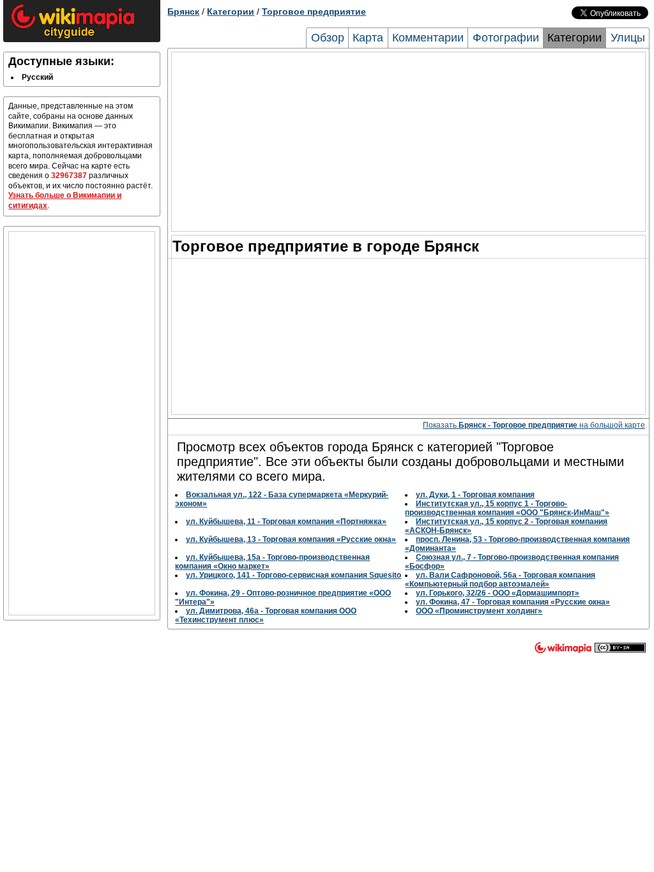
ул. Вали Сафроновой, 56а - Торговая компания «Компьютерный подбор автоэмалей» (500, 580)
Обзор (327, 37)
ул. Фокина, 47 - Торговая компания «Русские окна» (513, 602)
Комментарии (428, 37)
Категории (230, 11)
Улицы (628, 37)
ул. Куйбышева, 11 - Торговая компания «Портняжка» (286, 521)
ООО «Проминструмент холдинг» (479, 610)
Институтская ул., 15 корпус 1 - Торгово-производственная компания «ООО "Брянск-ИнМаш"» (507, 508)
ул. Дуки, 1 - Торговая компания (475, 494)
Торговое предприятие (314, 11)
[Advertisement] (81, 423)
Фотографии (506, 37)
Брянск (183, 11)
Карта (368, 37)
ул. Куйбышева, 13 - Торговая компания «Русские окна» (291, 539)
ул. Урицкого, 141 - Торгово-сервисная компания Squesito (293, 575)
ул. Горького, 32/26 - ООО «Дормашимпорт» (497, 593)
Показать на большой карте (534, 425)
